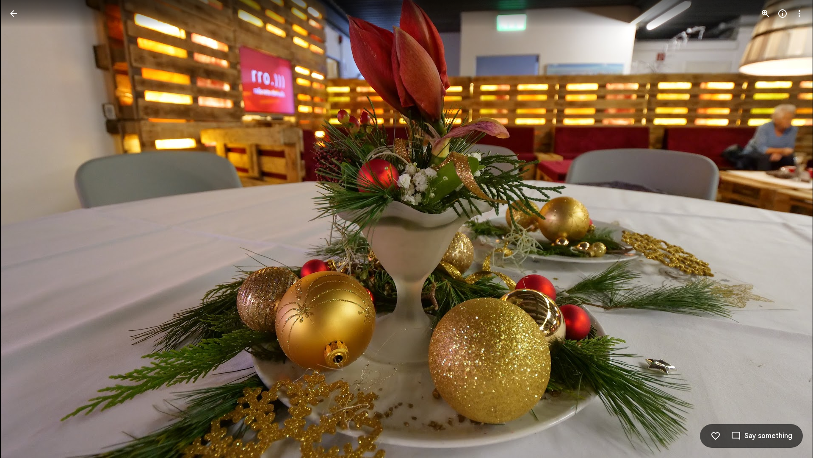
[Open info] (782, 13)
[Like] (716, 436)
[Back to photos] (13, 13)
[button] (24, 229)
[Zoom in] (765, 13)
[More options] (799, 13)
